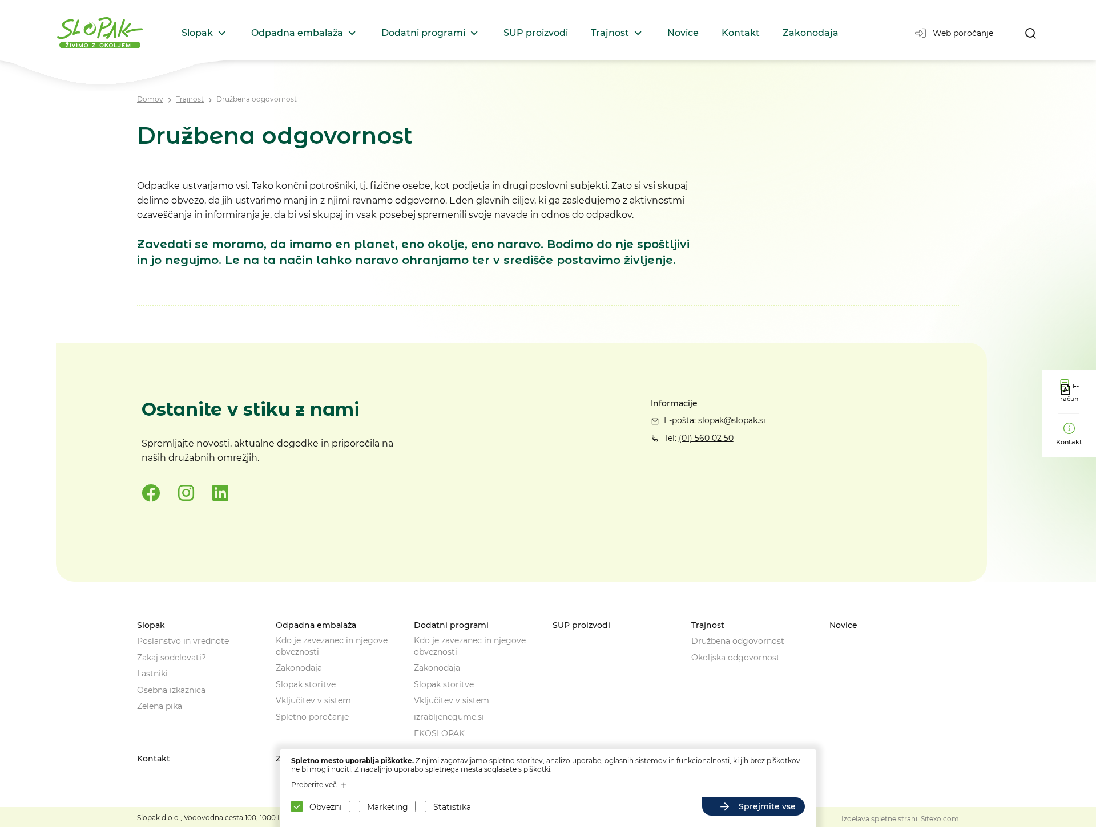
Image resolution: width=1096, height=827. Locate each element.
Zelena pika (159, 706)
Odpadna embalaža (297, 32)
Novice (683, 32)
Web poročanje (963, 33)
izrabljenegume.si (449, 717)
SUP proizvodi (535, 32)
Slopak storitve (306, 684)
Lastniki (152, 673)
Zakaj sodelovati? (171, 657)
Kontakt (741, 32)
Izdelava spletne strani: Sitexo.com (900, 818)
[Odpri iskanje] (1030, 33)
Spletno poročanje (312, 717)
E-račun (1069, 392)
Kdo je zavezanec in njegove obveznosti (332, 646)
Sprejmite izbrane (649, 806)
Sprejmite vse (767, 806)
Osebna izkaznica (171, 690)
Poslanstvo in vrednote (183, 641)
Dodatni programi (423, 32)
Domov (150, 99)
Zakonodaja (811, 32)
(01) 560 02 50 (706, 438)
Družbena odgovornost (256, 99)
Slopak (197, 32)
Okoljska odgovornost (735, 657)
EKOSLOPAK (439, 733)
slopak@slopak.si (731, 420)
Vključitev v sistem (313, 700)
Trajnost (610, 32)
